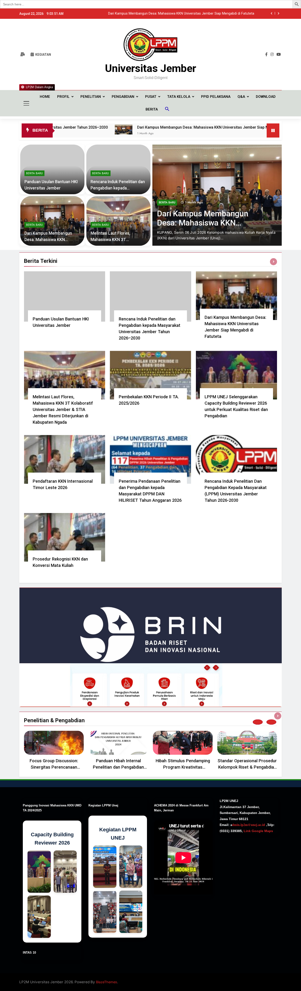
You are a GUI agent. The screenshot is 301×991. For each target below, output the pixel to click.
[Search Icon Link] (167, 109)
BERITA (152, 109)
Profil (63, 97)
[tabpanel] (54, 751)
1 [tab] (258, 722)
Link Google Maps (258, 831)
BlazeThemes (106, 982)
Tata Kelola (178, 97)
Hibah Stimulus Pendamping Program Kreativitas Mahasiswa (183, 767)
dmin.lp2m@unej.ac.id (248, 824)
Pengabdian (123, 97)
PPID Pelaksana (215, 97)
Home (45, 97)
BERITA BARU (167, 202)
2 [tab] (271, 722)
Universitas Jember (150, 68)
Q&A (241, 97)
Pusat (150, 97)
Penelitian (90, 97)
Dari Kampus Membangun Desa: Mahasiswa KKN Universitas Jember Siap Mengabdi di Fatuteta (172, 127)
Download (266, 97)
